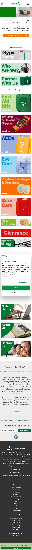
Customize (15, 292)
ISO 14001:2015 (16, 538)
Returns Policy (16, 527)
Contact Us (16, 492)
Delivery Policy (16, 525)
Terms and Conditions (16, 518)
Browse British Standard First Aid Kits (16, 35)
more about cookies (22, 545)
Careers (16, 501)
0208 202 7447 (17, 469)
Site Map (16, 503)
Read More (16, 411)
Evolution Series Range (16, 496)
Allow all (16, 287)
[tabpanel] (16, 22)
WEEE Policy (16, 529)
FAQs (16, 508)
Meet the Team (16, 494)
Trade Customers (16, 487)
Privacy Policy (16, 520)
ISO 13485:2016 (16, 535)
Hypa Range (16, 499)
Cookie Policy (16, 522)
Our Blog (16, 506)
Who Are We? (16, 490)
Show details (23, 282)
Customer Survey (16, 510)
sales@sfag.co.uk (17, 472)
